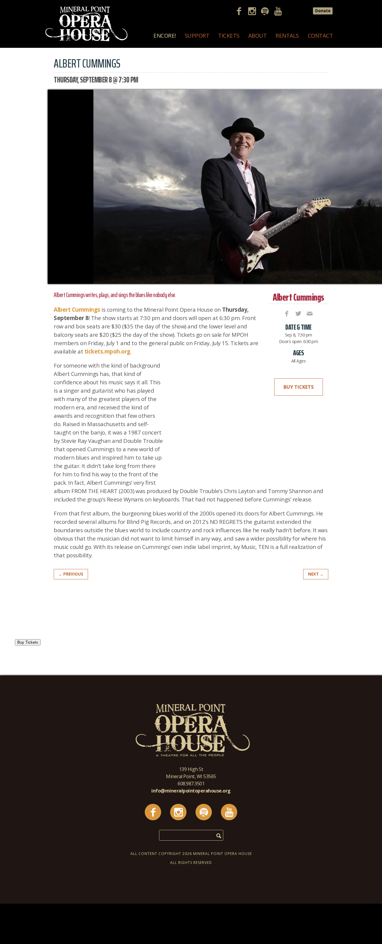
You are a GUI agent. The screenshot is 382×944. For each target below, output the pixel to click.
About (257, 35)
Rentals (287, 35)
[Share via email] (309, 313)
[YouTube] (280, 12)
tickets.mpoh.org (107, 351)
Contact (320, 35)
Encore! (164, 35)
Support (197, 35)
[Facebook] (241, 12)
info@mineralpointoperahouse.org (191, 790)
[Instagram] (254, 12)
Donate (322, 10)
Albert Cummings (298, 297)
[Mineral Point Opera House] (86, 40)
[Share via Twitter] (297, 313)
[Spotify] (267, 12)
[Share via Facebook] (286, 313)
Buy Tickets (299, 387)
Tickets (228, 35)
